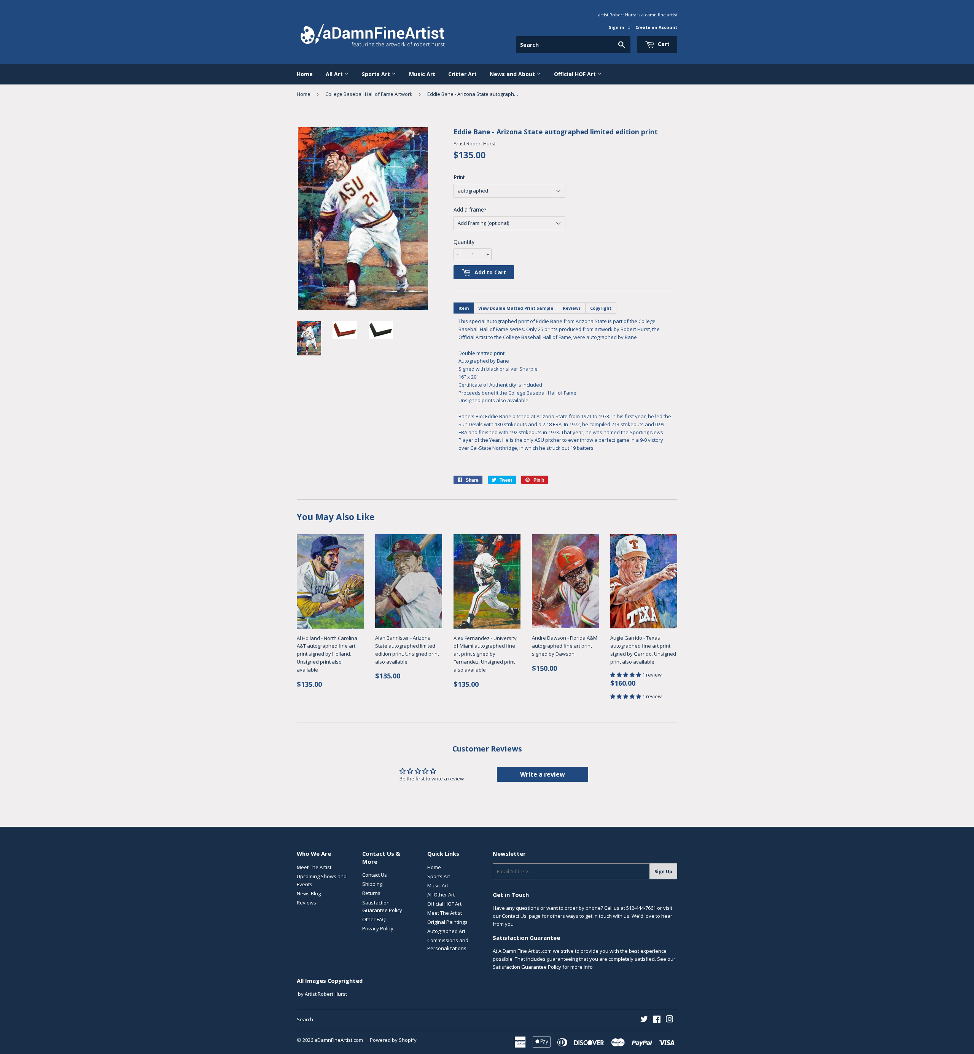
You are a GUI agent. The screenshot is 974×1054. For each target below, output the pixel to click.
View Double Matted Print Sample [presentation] (515, 308)
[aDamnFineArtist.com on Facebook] (657, 1020)
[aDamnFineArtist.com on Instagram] (669, 1020)
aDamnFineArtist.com (338, 1039)
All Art (335, 74)
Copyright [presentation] (600, 308)
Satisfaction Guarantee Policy (527, 966)
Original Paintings (447, 922)
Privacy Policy (377, 928)
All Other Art (441, 894)
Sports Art (377, 74)
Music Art (422, 74)
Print (459, 177)
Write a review (542, 774)
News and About (513, 74)
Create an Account (656, 27)
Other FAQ (374, 919)
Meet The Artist (314, 867)
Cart (663, 44)
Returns (371, 893)
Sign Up (663, 871)
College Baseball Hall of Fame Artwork (368, 94)
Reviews (306, 902)
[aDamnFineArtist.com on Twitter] (644, 1020)
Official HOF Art (575, 74)
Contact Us (374, 874)
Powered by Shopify (393, 1039)
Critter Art (462, 74)
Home (305, 74)
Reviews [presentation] (572, 308)
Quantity (464, 241)
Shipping (372, 883)
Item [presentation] (463, 308)
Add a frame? (470, 209)
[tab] (464, 308)
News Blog (309, 893)
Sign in (616, 27)
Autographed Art (446, 931)
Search (305, 1019)
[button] (626, 674)
